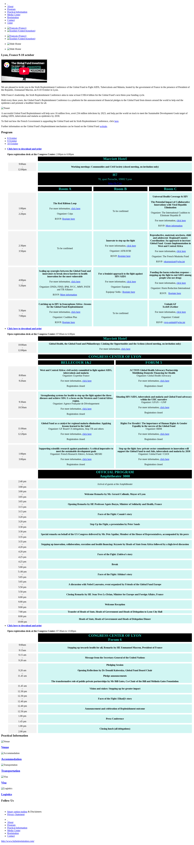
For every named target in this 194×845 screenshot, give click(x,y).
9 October (12, 141)
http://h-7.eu (115, 183)
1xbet (10, 23)
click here (75, 208)
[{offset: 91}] (7, 3)
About (10, 6)
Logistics (6, 794)
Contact (11, 20)
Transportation (10, 770)
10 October (12, 143)
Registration (13, 17)
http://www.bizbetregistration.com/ (17, 841)
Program (11, 9)
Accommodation (11, 759)
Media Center (13, 14)
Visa (4, 782)
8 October (12, 138)
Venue (5, 747)
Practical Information (17, 12)
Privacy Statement (16, 814)
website (103, 126)
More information (174, 225)
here (116, 121)
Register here (68, 219)
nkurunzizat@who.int (174, 261)
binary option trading (17, 811)
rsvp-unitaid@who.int (174, 322)
